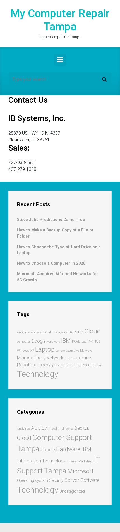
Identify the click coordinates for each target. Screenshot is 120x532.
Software (90, 480)
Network (54, 357)
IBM (66, 340)
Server (72, 480)
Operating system (32, 480)
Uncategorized (72, 491)
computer (23, 342)
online (85, 357)
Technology (37, 374)
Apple (35, 332)
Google (38, 341)
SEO (36, 365)
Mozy (41, 358)
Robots (24, 364)
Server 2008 (82, 365)
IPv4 (90, 342)
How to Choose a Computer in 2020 (51, 263)
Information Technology (41, 461)
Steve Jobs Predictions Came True (51, 219)
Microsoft (27, 357)
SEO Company (49, 365)
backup (75, 332)
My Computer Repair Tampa (60, 20)
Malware (86, 351)
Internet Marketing (80, 461)
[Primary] (60, 60)
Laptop (44, 349)
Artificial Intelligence (59, 428)
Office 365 (71, 358)
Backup (82, 428)
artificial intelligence (53, 332)
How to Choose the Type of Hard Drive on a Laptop (59, 250)
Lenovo (60, 351)
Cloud (92, 331)
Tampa (96, 365)
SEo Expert (67, 365)
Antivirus (23, 332)
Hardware (53, 342)
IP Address (79, 342)
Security (56, 480)
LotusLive (72, 351)
